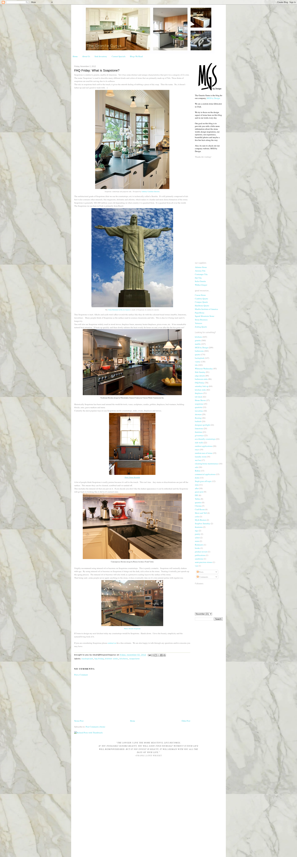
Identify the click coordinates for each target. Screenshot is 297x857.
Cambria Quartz (201, 298)
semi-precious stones (203, 562)
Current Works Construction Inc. (153, 398)
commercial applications (205, 474)
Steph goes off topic (203, 481)
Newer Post (79, 720)
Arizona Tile (200, 270)
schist (197, 537)
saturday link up (202, 386)
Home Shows (200, 400)
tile (196, 365)
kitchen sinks (111, 659)
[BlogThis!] (155, 655)
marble (198, 344)
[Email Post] (149, 655)
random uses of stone (203, 453)
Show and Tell (201, 513)
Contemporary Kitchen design (121, 562)
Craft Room (200, 509)
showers (198, 414)
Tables (197, 498)
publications (200, 555)
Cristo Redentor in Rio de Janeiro (119, 310)
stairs (197, 541)
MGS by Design (201, 347)
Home (75, 56)
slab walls (199, 442)
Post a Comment (81, 674)
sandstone (199, 558)
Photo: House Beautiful (132, 477)
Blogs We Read (136, 56)
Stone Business (201, 319)
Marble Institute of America (206, 309)
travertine (199, 410)
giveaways (199, 435)
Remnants (199, 544)
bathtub (198, 421)
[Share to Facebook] (161, 655)
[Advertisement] (97, 697)
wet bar (198, 460)
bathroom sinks (201, 379)
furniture (198, 432)
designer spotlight (202, 424)
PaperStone (199, 312)
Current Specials (118, 56)
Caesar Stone (200, 295)
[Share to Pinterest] (164, 655)
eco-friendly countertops (205, 439)
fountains (199, 527)
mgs (196, 530)
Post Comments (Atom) (95, 726)
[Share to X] (158, 655)
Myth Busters (200, 520)
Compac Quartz (201, 302)
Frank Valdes (149, 562)
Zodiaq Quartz (201, 326)
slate (197, 484)
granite (198, 340)
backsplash (87, 659)
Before (197, 470)
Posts (201, 572)
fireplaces (199, 393)
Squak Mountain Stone (204, 316)
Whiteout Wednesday (204, 368)
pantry (197, 534)
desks (197, 477)
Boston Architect (138, 562)
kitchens (124, 659)
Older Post (186, 720)
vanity (197, 361)
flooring (198, 418)
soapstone (134, 659)
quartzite (198, 407)
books (197, 548)
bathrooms (199, 350)
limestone (199, 428)
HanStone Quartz (202, 305)
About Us (86, 56)
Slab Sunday (200, 372)
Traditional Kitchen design (109, 398)
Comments (203, 576)
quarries (198, 502)
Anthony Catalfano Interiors (150, 191)
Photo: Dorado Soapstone (132, 628)
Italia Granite (200, 281)
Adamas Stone (201, 267)
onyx (197, 449)
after (197, 488)
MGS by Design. (213, 98)
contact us (112, 643)
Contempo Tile (201, 274)
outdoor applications (203, 446)
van (196, 565)
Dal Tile (198, 277)
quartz (197, 354)
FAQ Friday (99, 659)
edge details (200, 375)
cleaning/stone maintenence (206, 463)
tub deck (198, 396)
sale (196, 467)
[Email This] (152, 655)
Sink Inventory (101, 56)
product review (201, 551)
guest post (199, 491)
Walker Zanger (201, 284)
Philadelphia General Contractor (131, 398)
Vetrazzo (198, 323)
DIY (196, 495)
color (197, 516)
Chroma (198, 505)
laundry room (200, 456)
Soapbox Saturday (202, 523)
